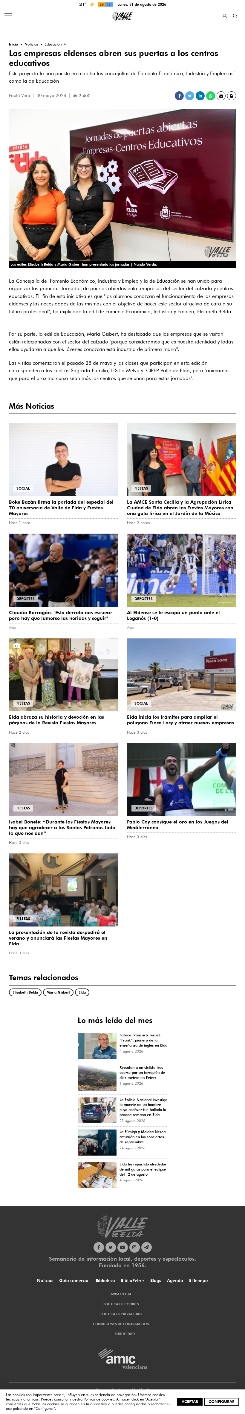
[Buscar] (235, 16)
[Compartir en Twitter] (189, 95)
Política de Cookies (121, 1304)
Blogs (155, 1280)
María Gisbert (58, 992)
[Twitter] (110, 1247)
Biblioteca (105, 1280)
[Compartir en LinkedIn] (200, 95)
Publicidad (125, 1334)
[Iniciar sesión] (225, 16)
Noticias (45, 1280)
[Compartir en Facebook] (179, 95)
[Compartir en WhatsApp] (210, 95)
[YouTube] (122, 1247)
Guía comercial (74, 1280)
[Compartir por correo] (221, 95)
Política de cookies (99, 1399)
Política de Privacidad (121, 1314)
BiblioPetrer (132, 1280)
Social (23, 488)
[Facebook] (99, 1247)
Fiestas (141, 488)
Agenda (175, 1280)
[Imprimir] (231, 95)
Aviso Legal (121, 1294)
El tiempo (198, 1280)
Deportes (25, 599)
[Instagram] (134, 1247)
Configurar (222, 1401)
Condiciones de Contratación (121, 1324)
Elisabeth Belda (25, 992)
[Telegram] (146, 1247)
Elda (82, 992)
